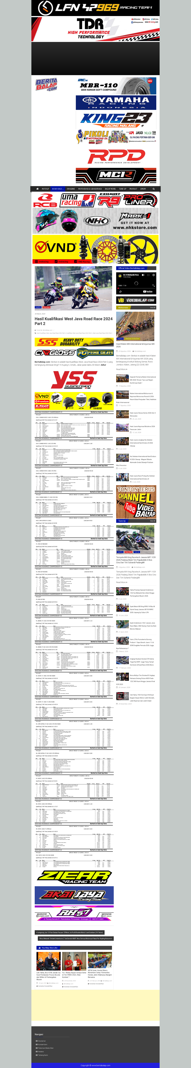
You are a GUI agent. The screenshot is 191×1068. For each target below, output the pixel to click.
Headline (38, 307)
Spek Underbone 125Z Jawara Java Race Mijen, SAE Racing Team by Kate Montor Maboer (143, 626)
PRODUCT (133, 189)
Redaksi (41, 1052)
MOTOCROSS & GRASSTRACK (90, 189)
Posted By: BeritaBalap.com (44, 330)
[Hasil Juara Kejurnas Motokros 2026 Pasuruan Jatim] (122, 427)
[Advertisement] (95, 58)
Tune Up (136, 552)
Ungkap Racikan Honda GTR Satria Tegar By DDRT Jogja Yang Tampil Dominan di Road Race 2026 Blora (142, 662)
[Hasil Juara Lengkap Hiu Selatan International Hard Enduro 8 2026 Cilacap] (122, 441)
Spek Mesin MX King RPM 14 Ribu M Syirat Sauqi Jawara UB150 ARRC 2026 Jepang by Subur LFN (142, 609)
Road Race (46, 307)
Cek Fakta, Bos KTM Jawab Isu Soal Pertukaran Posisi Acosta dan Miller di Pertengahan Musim (48, 976)
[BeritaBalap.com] (37, 189)
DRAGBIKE (71, 189)
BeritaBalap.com (53, 983)
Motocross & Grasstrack (132, 338)
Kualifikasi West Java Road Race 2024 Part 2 (79, 333)
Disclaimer (42, 1041)
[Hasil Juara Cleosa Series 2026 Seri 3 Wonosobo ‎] (122, 414)
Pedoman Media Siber (45, 1048)
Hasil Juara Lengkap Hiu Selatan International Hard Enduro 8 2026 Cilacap (141, 443)
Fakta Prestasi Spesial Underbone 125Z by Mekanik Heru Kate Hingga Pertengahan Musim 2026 (142, 593)
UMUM (143, 189)
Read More (121, 369)
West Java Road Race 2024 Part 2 (102, 333)
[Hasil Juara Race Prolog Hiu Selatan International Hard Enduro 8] (122, 477)
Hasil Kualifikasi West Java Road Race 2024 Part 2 (51, 333)
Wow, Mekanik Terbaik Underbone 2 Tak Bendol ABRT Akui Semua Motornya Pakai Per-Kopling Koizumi (75, 938)
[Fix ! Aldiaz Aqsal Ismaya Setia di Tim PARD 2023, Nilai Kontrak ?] (74, 961)
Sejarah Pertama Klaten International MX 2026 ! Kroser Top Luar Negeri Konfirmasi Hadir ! (143, 380)
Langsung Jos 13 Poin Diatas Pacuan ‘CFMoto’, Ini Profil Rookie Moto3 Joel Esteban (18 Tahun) (70, 932)
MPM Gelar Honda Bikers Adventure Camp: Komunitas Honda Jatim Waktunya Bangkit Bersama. (100, 973)
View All (152, 307)
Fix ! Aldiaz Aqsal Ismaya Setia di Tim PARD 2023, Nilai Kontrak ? (74, 975)
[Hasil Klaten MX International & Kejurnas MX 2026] (135, 326)
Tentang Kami (43, 1055)
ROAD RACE (57, 189)
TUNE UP (122, 189)
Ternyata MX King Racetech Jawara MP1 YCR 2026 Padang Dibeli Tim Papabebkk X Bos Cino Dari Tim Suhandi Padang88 (136, 560)
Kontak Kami (42, 1044)
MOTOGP (45, 189)
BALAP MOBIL (110, 189)
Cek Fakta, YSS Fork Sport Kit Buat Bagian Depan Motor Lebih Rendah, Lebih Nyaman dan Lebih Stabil (142, 698)
